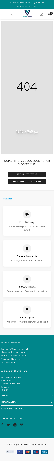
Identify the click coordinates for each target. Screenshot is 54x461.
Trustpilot (7, 199)
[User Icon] (41, 14)
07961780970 (15, 343)
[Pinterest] (21, 425)
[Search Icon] (14, 14)
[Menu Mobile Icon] (3, 14)
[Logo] (27, 14)
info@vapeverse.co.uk (17, 349)
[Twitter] (8, 425)
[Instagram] (14, 425)
